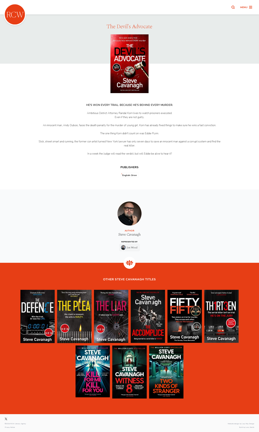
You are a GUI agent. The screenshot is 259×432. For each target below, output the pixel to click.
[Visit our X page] (6, 419)
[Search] (233, 7)
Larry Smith (250, 427)
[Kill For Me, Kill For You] (92, 372)
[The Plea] (74, 316)
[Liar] (111, 316)
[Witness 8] (129, 372)
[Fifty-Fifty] (184, 316)
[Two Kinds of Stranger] (166, 372)
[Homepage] (15, 14)
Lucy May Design (248, 423)
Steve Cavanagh (129, 234)
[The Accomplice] (148, 316)
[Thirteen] (221, 316)
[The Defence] (37, 316)
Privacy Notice (10, 427)
